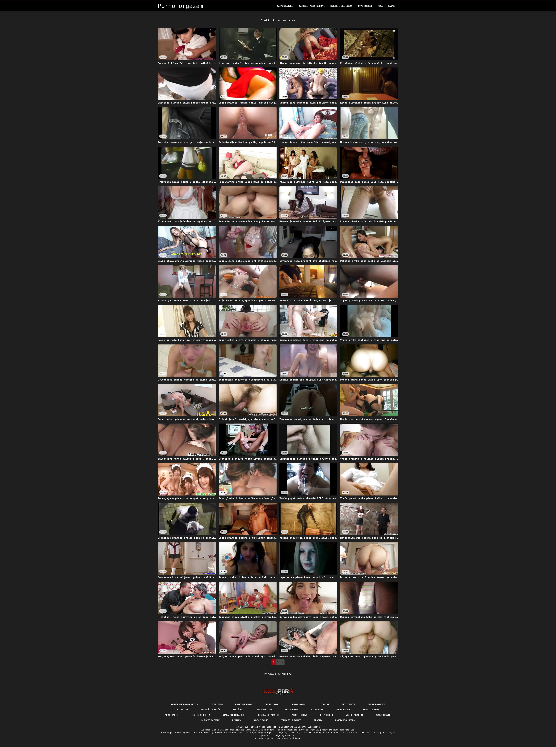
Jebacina (324, 704)
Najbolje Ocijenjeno (341, 6)
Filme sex (182, 709)
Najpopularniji (285, 6)
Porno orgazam (265, 738)
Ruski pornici (384, 715)
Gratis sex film (201, 715)
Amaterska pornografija (184, 704)
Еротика (236, 720)
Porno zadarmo (371, 709)
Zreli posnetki (354, 715)
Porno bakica (343, 709)
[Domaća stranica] (278, 691)
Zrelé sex (238, 709)
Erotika (318, 720)
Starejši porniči (210, 709)
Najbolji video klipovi (312, 6)
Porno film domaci (291, 720)
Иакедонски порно (345, 720)
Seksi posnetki (376, 704)
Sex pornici (348, 704)
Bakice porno (261, 720)
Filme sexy (317, 709)
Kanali (391, 6)
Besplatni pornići (268, 715)
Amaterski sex (264, 709)
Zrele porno (291, 709)
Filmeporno (217, 704)
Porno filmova (299, 715)
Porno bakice (299, 704)
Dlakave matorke (210, 720)
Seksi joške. (272, 704)
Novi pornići (365, 6)
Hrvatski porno (243, 704)
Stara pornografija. (234, 715)
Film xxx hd (326, 715)
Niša (380, 6)
